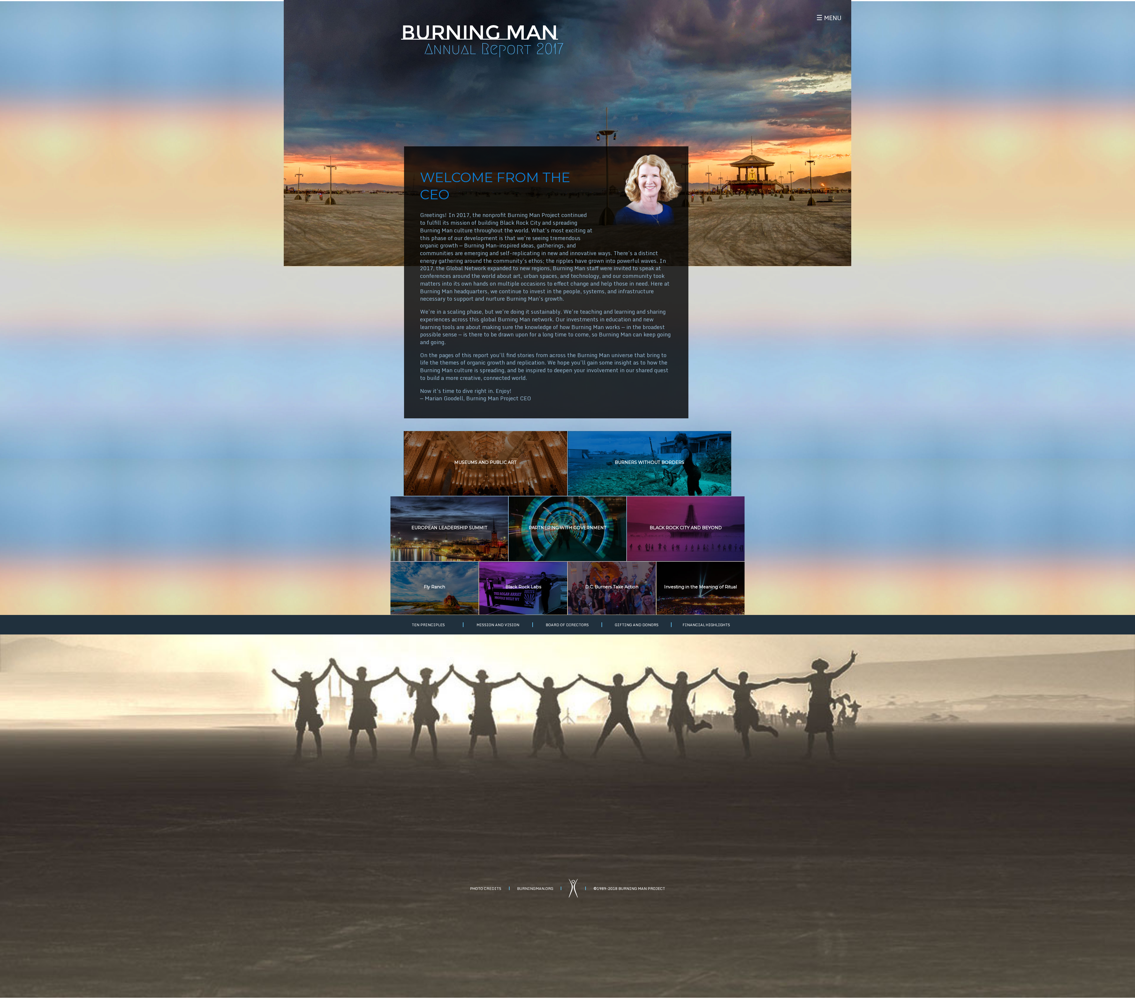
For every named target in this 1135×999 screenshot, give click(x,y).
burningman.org (535, 888)
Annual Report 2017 (493, 48)
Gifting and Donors (637, 624)
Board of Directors (567, 624)
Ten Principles (428, 624)
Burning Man (479, 32)
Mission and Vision (497, 624)
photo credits (485, 888)
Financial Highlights (706, 624)
